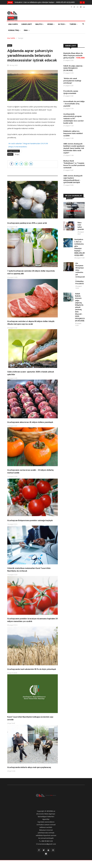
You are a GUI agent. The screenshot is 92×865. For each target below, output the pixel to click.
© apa (17, 154)
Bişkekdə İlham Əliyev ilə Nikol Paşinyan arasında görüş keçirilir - (74, 55)
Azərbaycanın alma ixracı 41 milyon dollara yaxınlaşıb (30, 422)
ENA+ (26, 30)
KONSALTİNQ (13, 30)
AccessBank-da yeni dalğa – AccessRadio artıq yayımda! (73, 104)
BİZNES (50, 24)
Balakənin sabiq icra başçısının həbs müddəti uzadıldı (73, 133)
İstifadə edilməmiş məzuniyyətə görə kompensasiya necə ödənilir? (38, 2)
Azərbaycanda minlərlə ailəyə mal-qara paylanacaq (29, 767)
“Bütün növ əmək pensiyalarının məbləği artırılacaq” (72, 81)
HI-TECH (61, 24)
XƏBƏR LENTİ (26, 24)
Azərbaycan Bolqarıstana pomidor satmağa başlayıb (30, 520)
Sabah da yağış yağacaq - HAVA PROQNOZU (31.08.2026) (73, 68)
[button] (81, 2)
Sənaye (20, 38)
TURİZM (73, 24)
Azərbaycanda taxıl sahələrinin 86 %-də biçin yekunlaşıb (31, 669)
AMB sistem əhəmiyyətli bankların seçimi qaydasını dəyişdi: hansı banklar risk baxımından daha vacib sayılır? (73, 148)
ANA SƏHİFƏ (13, 24)
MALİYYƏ (39, 24)
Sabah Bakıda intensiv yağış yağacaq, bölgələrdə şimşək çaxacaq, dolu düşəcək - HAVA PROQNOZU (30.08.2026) (80, 307)
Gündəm (69, 198)
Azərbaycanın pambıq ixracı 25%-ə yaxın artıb (27, 223)
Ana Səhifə (11, 38)
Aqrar (9, 45)
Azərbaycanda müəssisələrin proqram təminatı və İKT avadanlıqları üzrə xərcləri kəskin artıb (73, 118)
